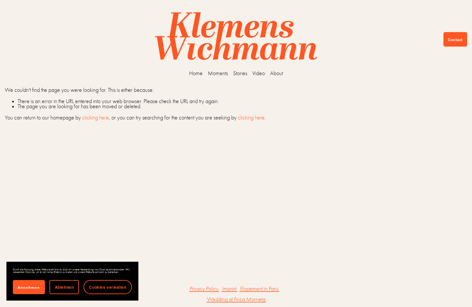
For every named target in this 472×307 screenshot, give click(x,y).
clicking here (95, 117)
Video (258, 73)
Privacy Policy (204, 289)
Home (196, 73)
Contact (455, 39)
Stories (240, 73)
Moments (218, 73)
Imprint (229, 289)
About (276, 73)
